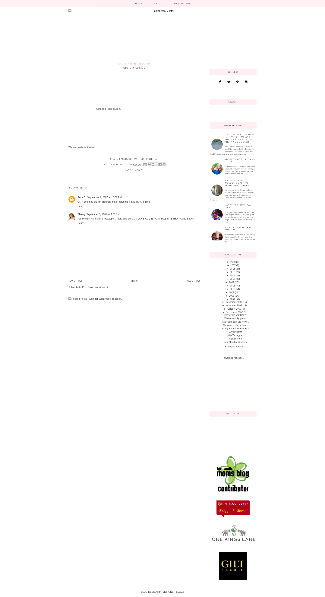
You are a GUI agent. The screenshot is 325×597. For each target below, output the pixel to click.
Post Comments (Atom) (95, 287)
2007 (232, 299)
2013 (232, 279)
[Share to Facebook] (160, 164)
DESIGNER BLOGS (173, 591)
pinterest (152, 159)
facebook (125, 159)
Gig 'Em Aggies (236, 335)
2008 (231, 296)
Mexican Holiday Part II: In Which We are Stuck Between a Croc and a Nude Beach (240, 138)
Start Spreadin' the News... (235, 322)
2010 (232, 289)
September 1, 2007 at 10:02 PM (104, 197)
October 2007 (234, 309)
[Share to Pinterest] (164, 164)
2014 (232, 275)
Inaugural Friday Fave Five (235, 328)
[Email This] (149, 164)
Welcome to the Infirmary (235, 325)
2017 (233, 265)
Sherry (81, 214)
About (158, 3)
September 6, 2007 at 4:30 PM (103, 214)
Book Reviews (182, 3)
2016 (232, 268)
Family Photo (235, 338)
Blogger (239, 358)
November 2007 (234, 305)
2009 (231, 292)
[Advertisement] (228, 384)
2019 (233, 262)
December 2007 (234, 302)
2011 (232, 285)
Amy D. (81, 197)
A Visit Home (235, 332)
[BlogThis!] (153, 164)
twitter (139, 159)
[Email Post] (145, 164)
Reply (80, 206)
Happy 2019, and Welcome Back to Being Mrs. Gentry (237, 183)
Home (138, 3)
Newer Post (75, 281)
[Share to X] (157, 164)
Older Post (193, 281)
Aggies (139, 170)
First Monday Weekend (236, 342)
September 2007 (234, 312)
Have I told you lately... (235, 315)
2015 (232, 272)
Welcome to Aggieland (235, 318)
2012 (231, 282)
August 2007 (234, 346)
